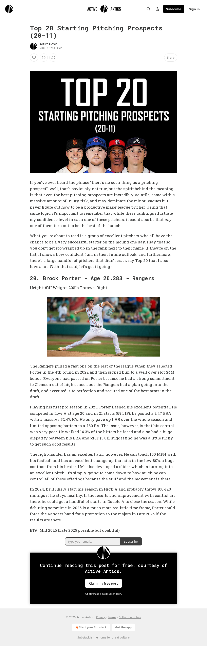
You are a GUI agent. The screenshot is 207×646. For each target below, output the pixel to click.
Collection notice (130, 617)
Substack (83, 637)
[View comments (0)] (44, 58)
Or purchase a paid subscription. (103, 594)
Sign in (194, 9)
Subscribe (173, 9)
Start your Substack (93, 627)
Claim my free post (103, 583)
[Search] (148, 9)
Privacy (101, 617)
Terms (112, 617)
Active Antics (48, 44)
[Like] (34, 58)
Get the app (123, 627)
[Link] (24, 278)
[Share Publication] (157, 9)
